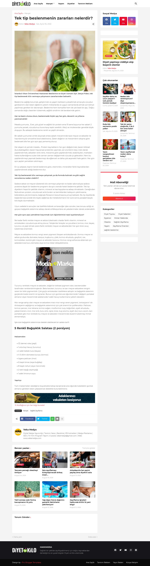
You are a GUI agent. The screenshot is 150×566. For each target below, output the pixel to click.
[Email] (57, 419)
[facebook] (115, 550)
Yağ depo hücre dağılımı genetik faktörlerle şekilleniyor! (53, 502)
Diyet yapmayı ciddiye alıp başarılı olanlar (118, 63)
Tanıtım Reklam (85, 3)
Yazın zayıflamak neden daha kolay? (127, 154)
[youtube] (126, 550)
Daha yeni (18, 537)
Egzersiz (107, 218)
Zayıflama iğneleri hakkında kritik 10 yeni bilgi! (80, 502)
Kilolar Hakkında (121, 218)
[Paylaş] (93, 24)
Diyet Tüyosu (109, 214)
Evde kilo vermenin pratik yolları (110, 126)
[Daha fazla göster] (62, 419)
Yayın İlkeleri (118, 562)
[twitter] (120, 550)
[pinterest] (136, 550)
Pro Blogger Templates (31, 562)
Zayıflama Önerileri (121, 226)
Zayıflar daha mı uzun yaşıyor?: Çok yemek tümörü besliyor (110, 99)
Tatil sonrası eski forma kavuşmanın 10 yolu (25, 501)
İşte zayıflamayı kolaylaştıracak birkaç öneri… (52, 472)
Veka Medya (30, 429)
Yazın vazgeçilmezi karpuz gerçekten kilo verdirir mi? (109, 156)
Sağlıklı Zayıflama (36, 411)
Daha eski (92, 537)
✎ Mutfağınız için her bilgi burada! (30, 405)
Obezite (107, 222)
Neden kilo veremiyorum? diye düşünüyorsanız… (127, 99)
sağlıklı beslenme (111, 230)
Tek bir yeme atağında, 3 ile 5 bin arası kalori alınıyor (127, 127)
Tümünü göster (88, 448)
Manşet (49, 3)
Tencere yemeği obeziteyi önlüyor (26, 471)
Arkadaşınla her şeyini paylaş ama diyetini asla (81, 471)
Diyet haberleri (124, 214)
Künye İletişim (132, 562)
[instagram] (131, 550)
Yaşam (61, 3)
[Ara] (136, 4)
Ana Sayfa (38, 3)
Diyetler (71, 3)
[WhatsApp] (52, 419)
